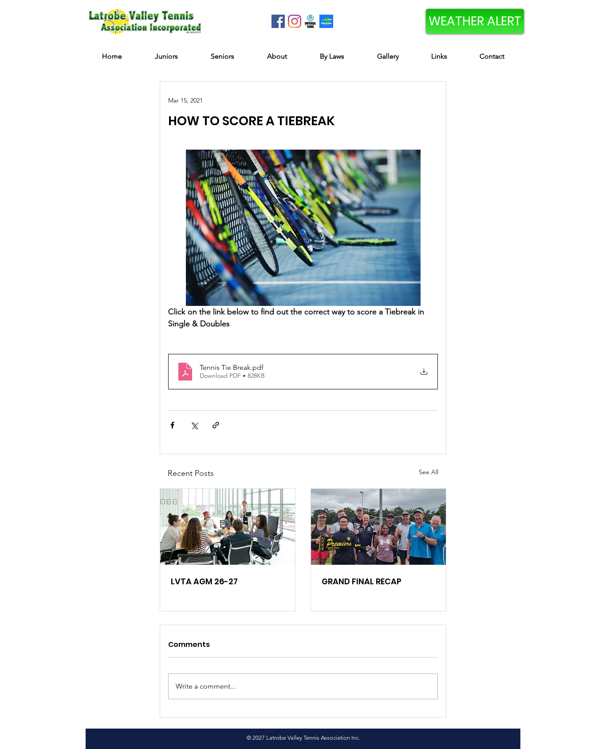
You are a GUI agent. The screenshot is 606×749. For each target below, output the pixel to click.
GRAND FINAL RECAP (361, 581)
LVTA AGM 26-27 (204, 581)
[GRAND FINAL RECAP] (378, 527)
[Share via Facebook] (172, 425)
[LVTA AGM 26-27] (227, 527)
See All (428, 472)
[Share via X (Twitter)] (194, 425)
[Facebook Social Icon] (278, 21)
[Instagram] (294, 21)
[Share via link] (216, 425)
